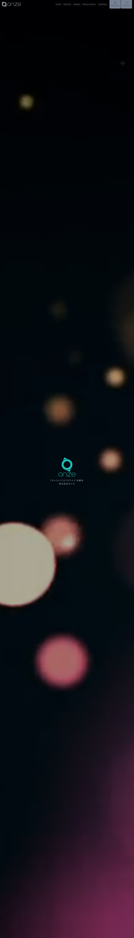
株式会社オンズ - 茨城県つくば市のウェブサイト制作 (12, 8)
